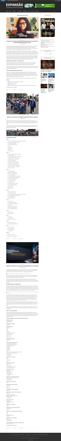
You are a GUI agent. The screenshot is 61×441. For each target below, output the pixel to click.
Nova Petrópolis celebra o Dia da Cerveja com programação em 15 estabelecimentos (43, 91)
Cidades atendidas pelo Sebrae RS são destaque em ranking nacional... (17, 0)
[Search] (54, 11)
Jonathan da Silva (23, 118)
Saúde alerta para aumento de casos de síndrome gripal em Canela (44, 80)
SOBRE (29, 11)
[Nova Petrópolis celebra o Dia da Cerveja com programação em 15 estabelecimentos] (44, 86)
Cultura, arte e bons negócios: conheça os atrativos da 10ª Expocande (48, 71)
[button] (6, 0)
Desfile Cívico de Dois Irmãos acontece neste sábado (22, 117)
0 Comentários (14, 89)
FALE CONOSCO (36, 11)
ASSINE (32, 11)
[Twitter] (55, 0)
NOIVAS (10, 11)
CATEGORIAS (14, 11)
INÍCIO (7, 11)
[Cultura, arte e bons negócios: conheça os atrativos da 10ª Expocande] (48, 64)
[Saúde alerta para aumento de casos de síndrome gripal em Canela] (44, 75)
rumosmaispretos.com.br (12, 84)
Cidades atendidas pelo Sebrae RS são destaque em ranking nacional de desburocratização (51, 80)
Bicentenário (25, 11)
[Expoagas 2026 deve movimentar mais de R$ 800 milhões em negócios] (51, 86)
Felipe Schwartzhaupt (23, 267)
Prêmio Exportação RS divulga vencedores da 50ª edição (22, 266)
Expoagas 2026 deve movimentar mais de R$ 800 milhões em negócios (51, 90)
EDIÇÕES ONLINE (20, 11)
